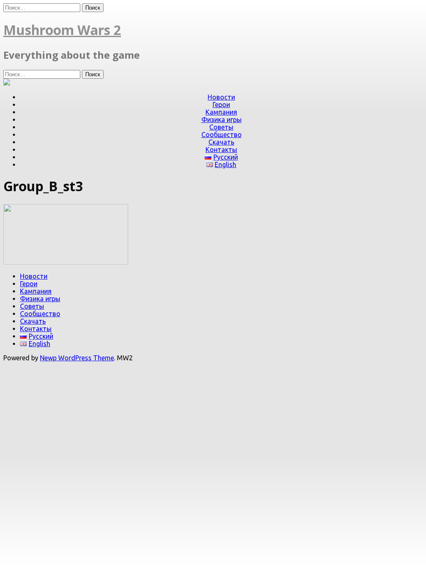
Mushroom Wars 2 (62, 30)
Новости (221, 97)
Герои (221, 104)
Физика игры (221, 119)
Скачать (221, 142)
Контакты (221, 149)
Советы (221, 127)
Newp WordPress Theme (77, 358)
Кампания (221, 112)
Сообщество (221, 134)
